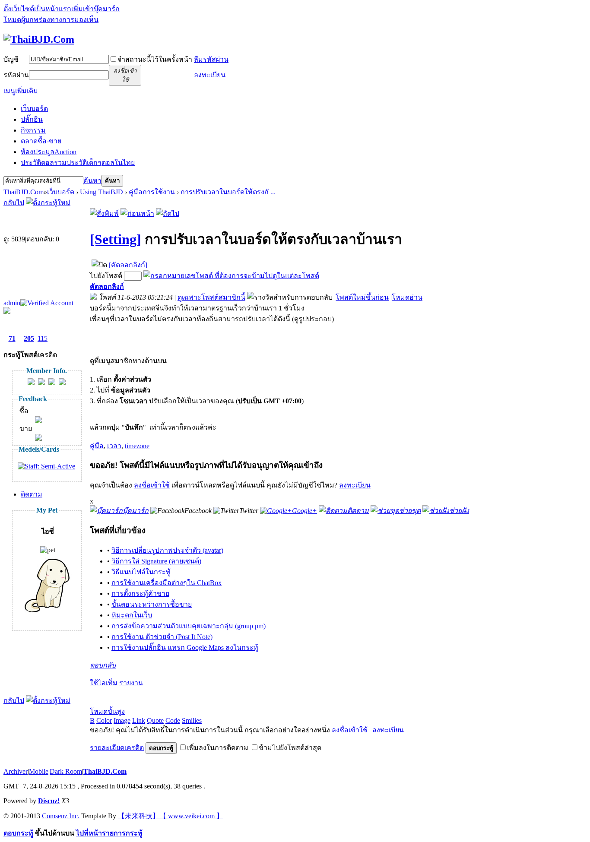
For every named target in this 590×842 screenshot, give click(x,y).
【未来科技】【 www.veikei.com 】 (170, 816)
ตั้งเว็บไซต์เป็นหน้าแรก (37, 9)
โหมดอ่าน (407, 297)
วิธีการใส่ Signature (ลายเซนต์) (156, 561)
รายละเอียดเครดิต (117, 747)
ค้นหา (92, 180)
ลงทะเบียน (209, 75)
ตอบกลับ (103, 665)
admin (11, 303)
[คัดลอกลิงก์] (128, 265)
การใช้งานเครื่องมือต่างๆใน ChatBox (166, 582)
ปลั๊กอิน (32, 119)
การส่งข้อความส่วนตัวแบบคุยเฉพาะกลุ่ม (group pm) (188, 626)
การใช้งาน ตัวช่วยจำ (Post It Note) (162, 636)
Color (104, 720)
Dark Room (66, 771)
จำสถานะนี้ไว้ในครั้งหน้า (154, 59)
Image (122, 720)
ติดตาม (31, 494)
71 (12, 338)
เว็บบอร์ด (34, 108)
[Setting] (115, 239)
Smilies (192, 720)
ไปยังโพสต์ (106, 275)
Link (138, 720)
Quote (155, 720)
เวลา (114, 445)
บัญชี (11, 59)
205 (29, 338)
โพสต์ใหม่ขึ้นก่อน (362, 297)
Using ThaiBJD (101, 192)
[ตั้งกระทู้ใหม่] (48, 202)
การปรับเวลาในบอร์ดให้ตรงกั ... (228, 192)
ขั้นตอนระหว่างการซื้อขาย (151, 604)
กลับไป (13, 202)
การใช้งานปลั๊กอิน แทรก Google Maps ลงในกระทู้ (184, 647)
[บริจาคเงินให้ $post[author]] (62, 382)
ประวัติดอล (78, 162)
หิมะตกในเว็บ (131, 615)
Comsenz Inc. (60, 816)
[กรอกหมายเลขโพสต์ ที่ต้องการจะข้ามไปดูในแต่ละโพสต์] (231, 275)
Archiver (15, 771)
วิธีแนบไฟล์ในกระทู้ (141, 572)
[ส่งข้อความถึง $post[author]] (41, 382)
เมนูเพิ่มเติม (20, 91)
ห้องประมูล (48, 151)
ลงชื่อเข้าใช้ (152, 485)
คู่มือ (97, 445)
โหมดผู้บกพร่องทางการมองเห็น (50, 19)
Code (172, 720)
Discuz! (49, 800)
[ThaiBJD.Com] (38, 39)
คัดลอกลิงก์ (107, 286)
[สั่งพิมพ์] (104, 213)
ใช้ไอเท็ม (103, 683)
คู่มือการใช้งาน (152, 192)
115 (43, 338)
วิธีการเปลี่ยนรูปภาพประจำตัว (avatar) (167, 550)
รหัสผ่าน (16, 75)
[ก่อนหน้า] (137, 213)
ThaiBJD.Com (23, 192)
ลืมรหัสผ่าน (211, 59)
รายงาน (131, 683)
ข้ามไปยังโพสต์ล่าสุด (290, 747)
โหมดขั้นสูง (107, 711)
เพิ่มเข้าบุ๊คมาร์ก (95, 9)
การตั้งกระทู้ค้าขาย (140, 593)
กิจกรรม (33, 130)
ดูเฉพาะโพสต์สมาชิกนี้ (211, 297)
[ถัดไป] (167, 213)
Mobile (38, 771)
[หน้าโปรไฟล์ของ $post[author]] (31, 382)
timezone (137, 445)
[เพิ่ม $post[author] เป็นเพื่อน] (51, 382)
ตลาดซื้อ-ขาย (41, 141)
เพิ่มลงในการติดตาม (217, 747)
